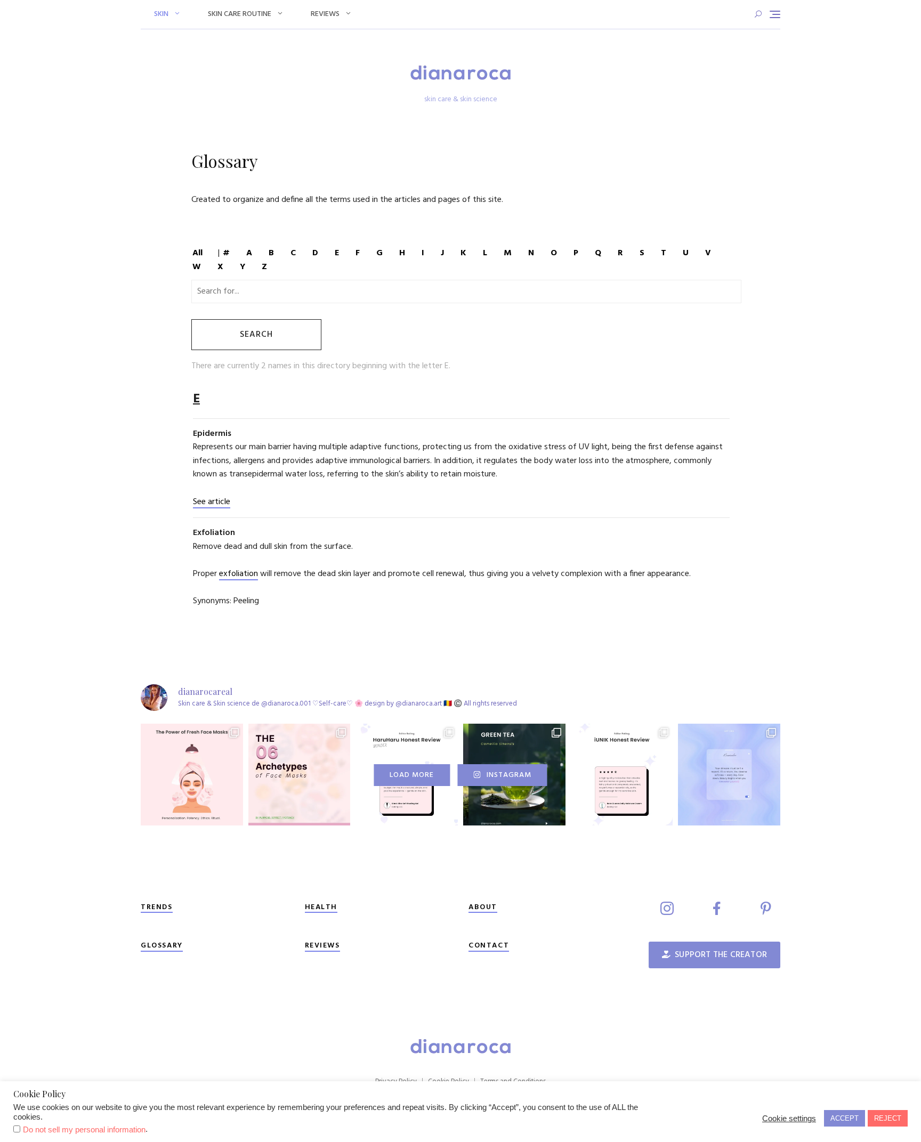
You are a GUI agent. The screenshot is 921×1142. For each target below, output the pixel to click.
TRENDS (157, 907)
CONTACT (488, 945)
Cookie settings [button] (789, 1118)
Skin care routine (239, 14)
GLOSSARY (162, 945)
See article (211, 502)
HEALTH (321, 907)
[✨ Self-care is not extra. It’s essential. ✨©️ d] (729, 775)
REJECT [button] (887, 1118)
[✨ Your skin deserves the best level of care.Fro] (622, 775)
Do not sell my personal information (84, 1129)
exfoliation (238, 574)
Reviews (325, 14)
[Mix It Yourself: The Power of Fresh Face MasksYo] (192, 775)
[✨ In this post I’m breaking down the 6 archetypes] (299, 775)
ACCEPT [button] (844, 1118)
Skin (161, 14)
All (197, 253)
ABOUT (482, 907)
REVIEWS (322, 945)
